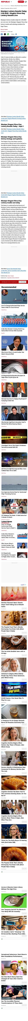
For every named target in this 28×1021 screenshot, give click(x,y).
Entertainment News (5, 519)
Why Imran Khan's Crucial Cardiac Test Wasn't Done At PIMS (12, 353)
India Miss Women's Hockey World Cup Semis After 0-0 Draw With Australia (12, 330)
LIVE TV (21, 1)
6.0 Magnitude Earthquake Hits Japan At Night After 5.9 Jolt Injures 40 (13, 376)
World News (3, 31)
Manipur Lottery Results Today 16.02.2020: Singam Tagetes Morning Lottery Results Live (13, 195)
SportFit (3, 333)
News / (2, 5)
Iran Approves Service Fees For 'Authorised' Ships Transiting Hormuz (14, 493)
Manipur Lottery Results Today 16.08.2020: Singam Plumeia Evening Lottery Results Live (13, 118)
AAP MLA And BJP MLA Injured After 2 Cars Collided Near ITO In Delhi (13, 470)
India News (3, 403)
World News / (7, 5)
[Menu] (26, 2)
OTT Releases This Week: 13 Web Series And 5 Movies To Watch (13, 516)
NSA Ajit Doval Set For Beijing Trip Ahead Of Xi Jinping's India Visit (13, 400)
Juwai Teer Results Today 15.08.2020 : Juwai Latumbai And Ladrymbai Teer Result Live (13, 270)
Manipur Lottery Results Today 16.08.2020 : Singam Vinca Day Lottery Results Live (13, 131)
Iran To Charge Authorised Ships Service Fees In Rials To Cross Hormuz (13, 306)
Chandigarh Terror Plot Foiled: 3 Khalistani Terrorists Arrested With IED (13, 446)
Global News (4, 309)
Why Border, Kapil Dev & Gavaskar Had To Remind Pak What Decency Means (13, 423)
